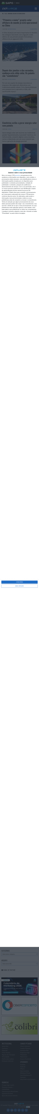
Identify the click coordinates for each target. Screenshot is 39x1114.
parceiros (17, 175)
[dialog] (19, 557)
